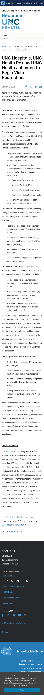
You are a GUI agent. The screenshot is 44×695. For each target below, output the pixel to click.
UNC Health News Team (14, 524)
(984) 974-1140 (14, 531)
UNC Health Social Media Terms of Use (15, 623)
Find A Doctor (9, 603)
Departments (27, 3)
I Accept (22, 690)
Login (39, 664)
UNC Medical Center (11, 598)
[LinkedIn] (8, 615)
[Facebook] (3, 615)
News (9, 46)
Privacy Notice (21, 685)
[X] (25, 615)
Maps (19, 3)
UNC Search (38, 3)
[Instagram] (13, 615)
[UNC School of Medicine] (22, 651)
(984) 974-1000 (8, 575)
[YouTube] (19, 615)
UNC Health (34, 11)
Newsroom (13, 15)
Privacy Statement (25, 664)
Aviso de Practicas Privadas (31, 672)
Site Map (5, 632)
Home (4, 46)
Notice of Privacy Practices (32, 668)
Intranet (38, 661)
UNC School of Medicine (14, 11)
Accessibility (10, 3)
